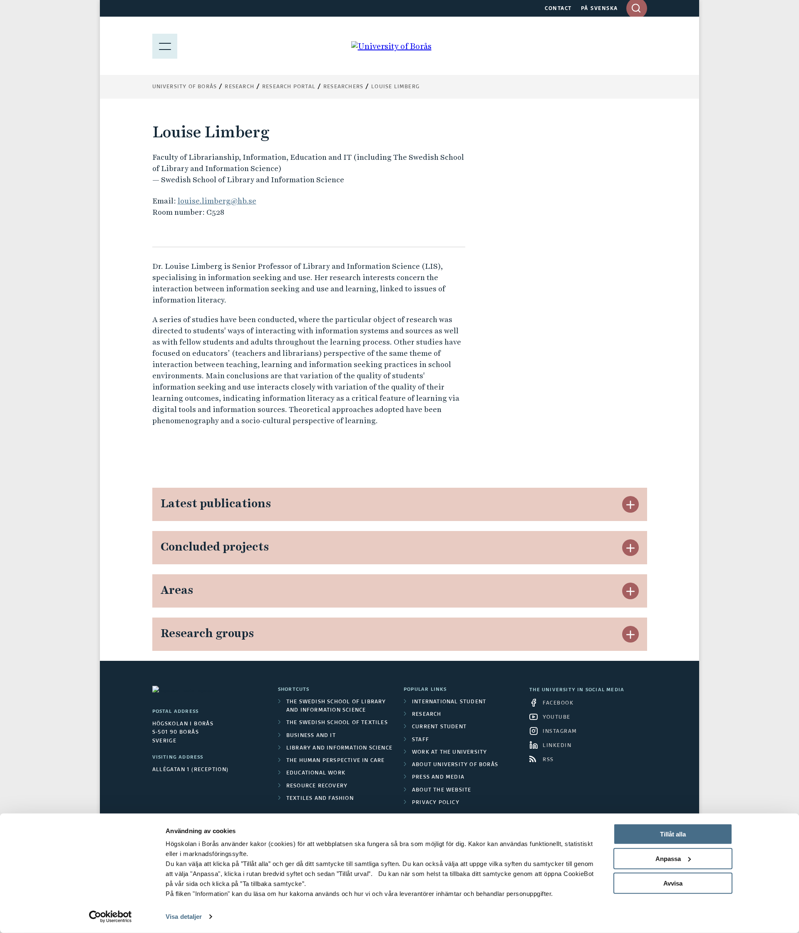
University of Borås (184, 87)
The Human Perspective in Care (335, 761)
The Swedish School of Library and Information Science (336, 706)
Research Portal (288, 87)
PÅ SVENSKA (599, 9)
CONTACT (558, 9)
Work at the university (449, 752)
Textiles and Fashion (320, 798)
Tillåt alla (673, 834)
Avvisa (672, 882)
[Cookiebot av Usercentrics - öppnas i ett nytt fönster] (110, 917)
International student (449, 702)
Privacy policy (435, 803)
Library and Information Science (339, 748)
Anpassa (668, 858)
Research (239, 87)
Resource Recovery (316, 786)
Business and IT (311, 736)
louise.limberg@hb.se (217, 200)
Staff (420, 740)
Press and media (438, 777)
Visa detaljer (184, 916)
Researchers (343, 87)
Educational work (315, 773)
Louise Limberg (395, 87)
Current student (439, 727)
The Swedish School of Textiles (337, 723)
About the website (441, 790)
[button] (630, 504)
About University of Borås (455, 765)
